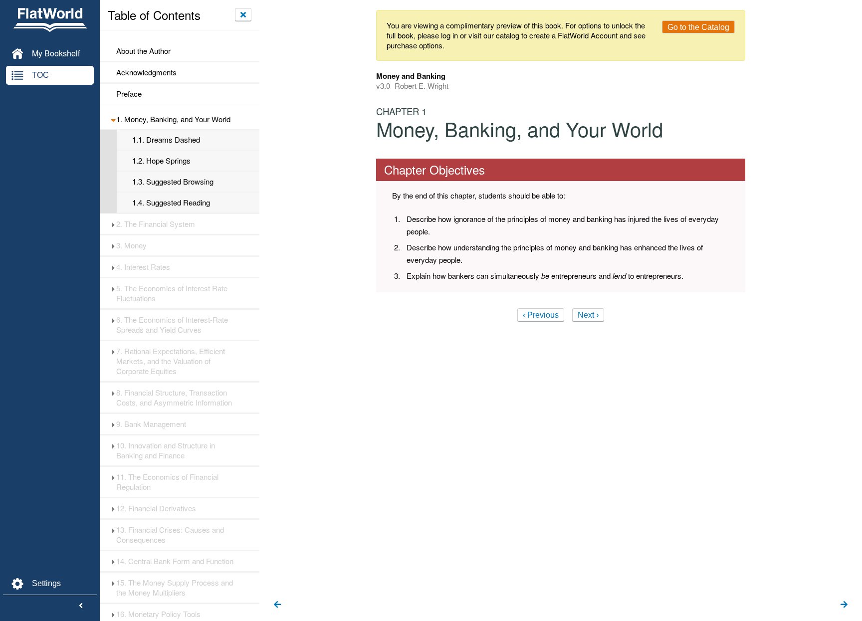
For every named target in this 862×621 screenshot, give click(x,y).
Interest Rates (143, 267)
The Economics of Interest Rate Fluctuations (171, 293)
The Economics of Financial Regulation (167, 482)
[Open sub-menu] (113, 119)
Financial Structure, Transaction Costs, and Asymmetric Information (174, 398)
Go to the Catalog (698, 27)
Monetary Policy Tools (158, 614)
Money (131, 245)
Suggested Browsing (173, 182)
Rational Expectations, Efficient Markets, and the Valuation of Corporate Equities (170, 361)
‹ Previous (541, 315)
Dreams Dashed (166, 140)
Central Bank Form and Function (174, 561)
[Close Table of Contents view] (243, 14)
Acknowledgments (146, 72)
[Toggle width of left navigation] (81, 606)
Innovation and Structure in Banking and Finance (165, 450)
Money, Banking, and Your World (173, 119)
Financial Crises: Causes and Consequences (170, 535)
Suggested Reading (171, 202)
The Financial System (155, 224)
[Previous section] (277, 605)
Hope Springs (161, 161)
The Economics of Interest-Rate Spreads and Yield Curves (172, 325)
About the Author (143, 51)
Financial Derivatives (156, 508)
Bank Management (151, 424)
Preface (129, 94)
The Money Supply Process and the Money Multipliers (174, 588)
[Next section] (844, 605)
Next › (588, 315)
